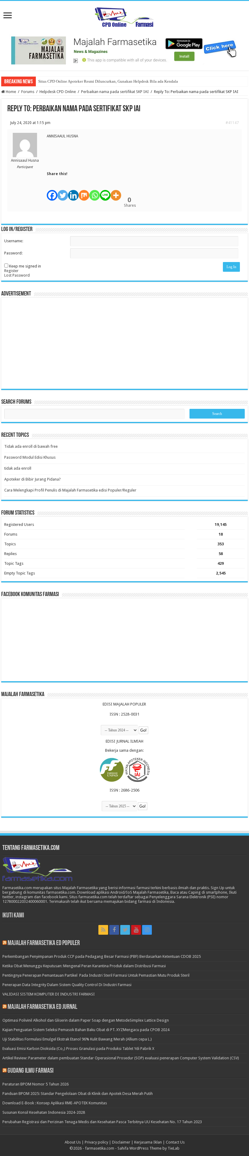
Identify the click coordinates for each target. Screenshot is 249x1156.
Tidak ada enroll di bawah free (31, 446)
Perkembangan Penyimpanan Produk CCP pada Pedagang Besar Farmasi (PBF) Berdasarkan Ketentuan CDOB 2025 (101, 956)
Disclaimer (121, 1142)
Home (10, 91)
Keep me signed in (25, 266)
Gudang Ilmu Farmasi (30, 1071)
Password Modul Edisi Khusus (30, 457)
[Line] (105, 192)
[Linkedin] (73, 192)
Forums (27, 91)
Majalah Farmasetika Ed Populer (44, 943)
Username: (13, 241)
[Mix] (84, 192)
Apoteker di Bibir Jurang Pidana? (32, 479)
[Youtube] (136, 930)
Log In (231, 267)
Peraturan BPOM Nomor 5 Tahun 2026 (35, 1084)
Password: (13, 253)
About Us (73, 1142)
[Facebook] (52, 192)
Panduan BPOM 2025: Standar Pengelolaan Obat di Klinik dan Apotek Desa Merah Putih (77, 1093)
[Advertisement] (124, 343)
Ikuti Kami (13, 915)
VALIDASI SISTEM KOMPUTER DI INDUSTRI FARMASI (48, 994)
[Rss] (103, 930)
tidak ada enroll (17, 468)
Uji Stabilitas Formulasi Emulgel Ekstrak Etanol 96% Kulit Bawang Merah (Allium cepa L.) (77, 1039)
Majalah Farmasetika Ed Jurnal (42, 1007)
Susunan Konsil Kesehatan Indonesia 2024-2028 (43, 1112)
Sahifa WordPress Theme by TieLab (148, 1148)
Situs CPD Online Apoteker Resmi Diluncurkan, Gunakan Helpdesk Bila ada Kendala (108, 81)
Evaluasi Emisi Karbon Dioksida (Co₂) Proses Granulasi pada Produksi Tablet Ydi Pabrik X (78, 1048)
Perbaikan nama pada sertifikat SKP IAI (115, 91)
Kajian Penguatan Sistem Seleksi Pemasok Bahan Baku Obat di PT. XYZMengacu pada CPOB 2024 (85, 1029)
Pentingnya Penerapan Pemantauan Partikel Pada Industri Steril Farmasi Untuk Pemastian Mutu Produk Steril (95, 975)
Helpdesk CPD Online (57, 91)
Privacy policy (96, 1142)
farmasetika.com (99, 1148)
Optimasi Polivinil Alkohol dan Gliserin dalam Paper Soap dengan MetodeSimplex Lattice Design (85, 1020)
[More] (116, 192)
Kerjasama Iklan (148, 1142)
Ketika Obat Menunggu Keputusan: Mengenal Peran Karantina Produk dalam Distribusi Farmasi (84, 966)
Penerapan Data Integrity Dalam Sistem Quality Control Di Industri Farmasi (66, 984)
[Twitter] (62, 192)
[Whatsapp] (94, 192)
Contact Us (175, 1142)
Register (11, 270)
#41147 (232, 123)
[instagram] (147, 930)
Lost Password (17, 275)
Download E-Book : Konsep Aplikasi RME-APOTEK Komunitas (54, 1103)
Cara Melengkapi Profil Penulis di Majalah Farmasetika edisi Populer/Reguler (70, 490)
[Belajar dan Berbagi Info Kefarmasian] (124, 16)
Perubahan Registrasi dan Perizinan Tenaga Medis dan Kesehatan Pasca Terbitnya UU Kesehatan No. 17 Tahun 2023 (102, 1122)
